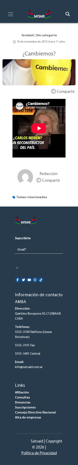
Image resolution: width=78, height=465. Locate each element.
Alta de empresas (28, 417)
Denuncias (23, 402)
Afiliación (22, 392)
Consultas (22, 397)
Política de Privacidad (39, 453)
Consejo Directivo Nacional (35, 412)
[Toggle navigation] (10, 14)
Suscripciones (25, 407)
